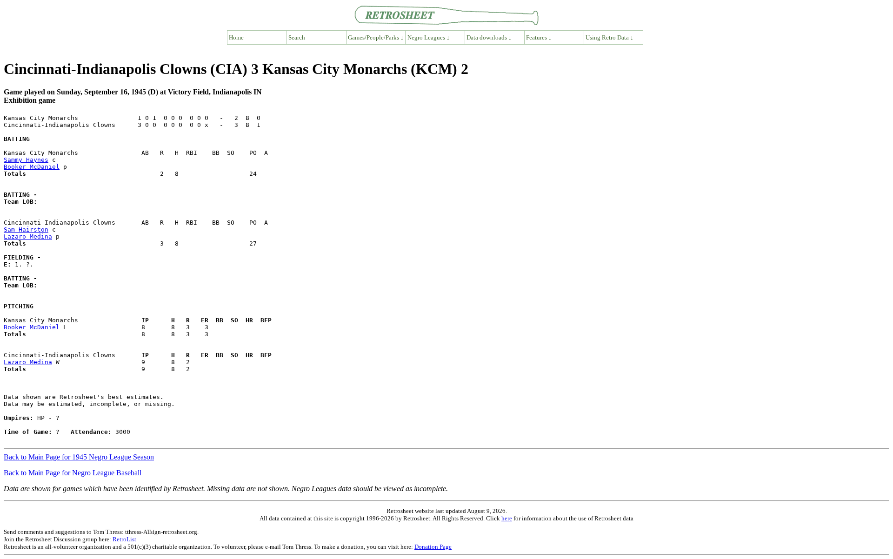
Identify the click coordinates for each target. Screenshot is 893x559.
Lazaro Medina (28, 236)
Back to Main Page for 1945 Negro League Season (79, 457)
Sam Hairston (26, 229)
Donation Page (433, 546)
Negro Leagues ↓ (428, 37)
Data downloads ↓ (489, 37)
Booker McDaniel (32, 166)
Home (236, 37)
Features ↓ (539, 37)
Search (296, 37)
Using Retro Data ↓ (609, 37)
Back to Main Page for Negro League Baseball (72, 473)
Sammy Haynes (26, 159)
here (506, 518)
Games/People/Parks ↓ (376, 37)
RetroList (124, 539)
